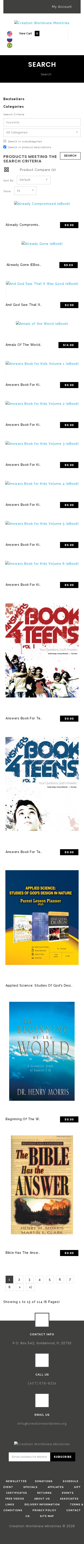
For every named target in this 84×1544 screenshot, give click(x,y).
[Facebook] (23, 1468)
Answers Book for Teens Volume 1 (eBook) (41, 718)
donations (44, 1481)
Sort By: (9, 180)
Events (68, 1492)
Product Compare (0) (38, 170)
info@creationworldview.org (42, 1423)
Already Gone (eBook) (24, 265)
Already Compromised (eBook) (31, 225)
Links (9, 1504)
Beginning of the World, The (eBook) (36, 1119)
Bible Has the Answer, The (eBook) (34, 1252)
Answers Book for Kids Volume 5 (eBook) (39, 544)
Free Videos (14, 1498)
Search (46, 74)
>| (30, 1287)
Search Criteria (13, 114)
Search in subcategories (25, 141)
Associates (69, 1498)
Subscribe (62, 1457)
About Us (42, 1498)
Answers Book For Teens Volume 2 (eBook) (41, 852)
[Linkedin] (48, 1468)
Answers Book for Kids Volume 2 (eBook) (39, 424)
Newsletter (16, 1481)
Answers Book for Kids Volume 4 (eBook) (39, 504)
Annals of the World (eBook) (30, 345)
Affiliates (56, 1487)
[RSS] (61, 1468)
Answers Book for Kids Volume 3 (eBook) (39, 464)
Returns (44, 1492)
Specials (30, 1487)
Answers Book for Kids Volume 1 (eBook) (39, 385)
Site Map (47, 1516)
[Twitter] (35, 1468)
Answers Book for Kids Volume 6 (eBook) (39, 584)
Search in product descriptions (29, 147)
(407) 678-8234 (42, 1383)
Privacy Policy (44, 1510)
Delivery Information (42, 1504)
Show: (7, 191)
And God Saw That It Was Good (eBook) (39, 305)
